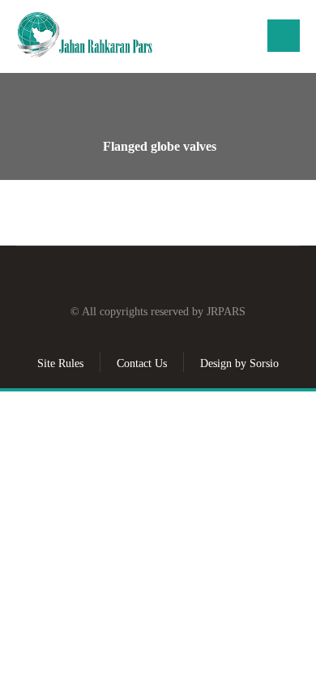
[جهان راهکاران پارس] (85, 35)
